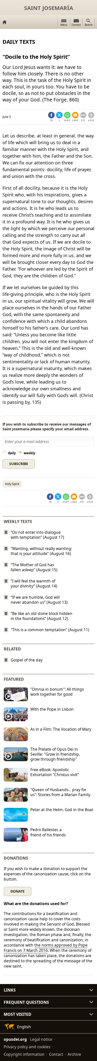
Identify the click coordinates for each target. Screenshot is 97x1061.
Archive (74, 1054)
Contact (56, 1054)
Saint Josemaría (48, 7)
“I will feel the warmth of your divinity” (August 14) (34, 583)
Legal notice (41, 1039)
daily (12, 453)
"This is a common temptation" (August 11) (50, 629)
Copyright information (24, 1054)
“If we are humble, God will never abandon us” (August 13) (39, 600)
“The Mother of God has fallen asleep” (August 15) (34, 567)
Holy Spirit (12, 484)
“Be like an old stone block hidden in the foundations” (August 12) (41, 616)
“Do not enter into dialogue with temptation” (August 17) (37, 535)
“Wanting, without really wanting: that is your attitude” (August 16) (41, 551)
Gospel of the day (27, 660)
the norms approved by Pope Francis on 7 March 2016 (46, 947)
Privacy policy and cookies (27, 1047)
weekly (29, 453)
